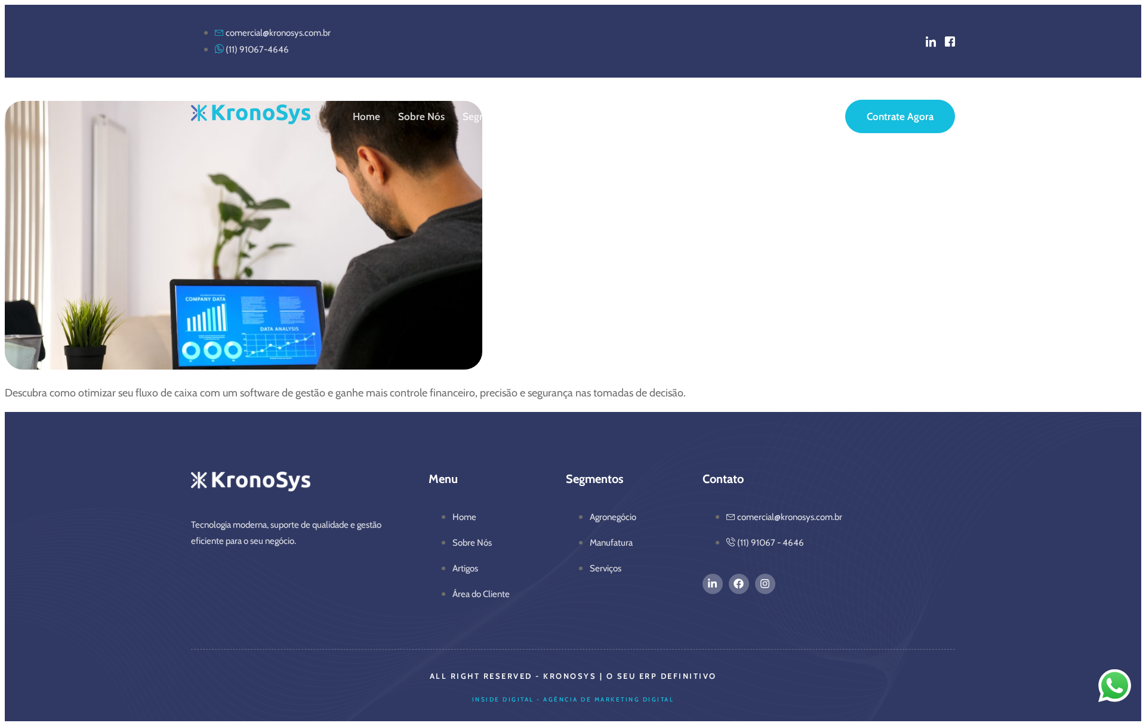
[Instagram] (765, 584)
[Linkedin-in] (713, 584)
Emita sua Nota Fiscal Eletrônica (738, 116)
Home (366, 116)
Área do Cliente (615, 116)
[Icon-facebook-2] (950, 41)
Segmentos (488, 116)
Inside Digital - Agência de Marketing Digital (573, 699)
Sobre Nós (421, 116)
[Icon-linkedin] (931, 41)
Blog (553, 116)
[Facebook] (739, 584)
